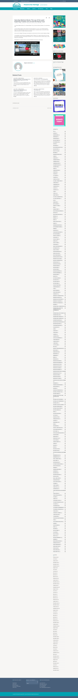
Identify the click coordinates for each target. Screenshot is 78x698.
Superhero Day (56, 488)
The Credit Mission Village (58, 502)
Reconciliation (56, 450)
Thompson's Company (57, 512)
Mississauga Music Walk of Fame (59, 371)
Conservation (55, 186)
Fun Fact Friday (56, 239)
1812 (54, 131)
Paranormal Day (56, 422)
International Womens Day (58, 318)
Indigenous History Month (58, 299)
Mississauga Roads (56, 376)
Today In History (56, 514)
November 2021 (55, 583)
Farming (54, 228)
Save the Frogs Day (56, 465)
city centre (55, 175)
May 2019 (54, 631)
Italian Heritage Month (57, 325)
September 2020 (55, 608)
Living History (55, 341)
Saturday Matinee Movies (36, 23)
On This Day (55, 415)
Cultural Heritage (56, 198)
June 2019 (54, 629)
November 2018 (55, 638)
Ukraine (54, 523)
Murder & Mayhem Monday (57, 384)
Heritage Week (55, 274)
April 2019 (54, 633)
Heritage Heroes (56, 265)
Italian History (56, 327)
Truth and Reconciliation (58, 521)
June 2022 (54, 571)
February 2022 (55, 578)
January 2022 (55, 580)
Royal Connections (56, 458)
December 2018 (55, 636)
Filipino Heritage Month (57, 232)
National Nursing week (57, 406)
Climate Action (56, 179)
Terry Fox (55, 498)
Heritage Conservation (57, 260)
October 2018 (55, 640)
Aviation (54, 143)
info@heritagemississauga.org (46, 687)
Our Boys (55, 420)
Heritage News (56, 267)
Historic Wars (55, 283)
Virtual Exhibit (56, 530)
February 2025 (55, 557)
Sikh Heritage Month (57, 474)
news (54, 411)
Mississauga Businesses (57, 362)
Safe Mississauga (56, 462)
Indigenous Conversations (58, 295)
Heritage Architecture (57, 256)
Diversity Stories (56, 205)
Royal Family (55, 460)
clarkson (55, 177)
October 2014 (55, 650)
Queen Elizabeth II (56, 441)
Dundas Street (56, 209)
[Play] (54, 58)
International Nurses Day (58, 316)
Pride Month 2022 (56, 438)
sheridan (54, 467)
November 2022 (55, 564)
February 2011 (55, 666)
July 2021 (54, 590)
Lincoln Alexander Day (57, 337)
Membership (55, 355)
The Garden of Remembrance (58, 507)
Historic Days (55, 279)
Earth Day (55, 212)
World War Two (56, 551)
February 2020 (55, 620)
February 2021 (55, 599)
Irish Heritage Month (57, 323)
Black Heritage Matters (57, 147)
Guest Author (55, 249)
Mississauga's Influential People (59, 380)
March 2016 (55, 647)
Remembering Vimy (56, 455)
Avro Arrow (55, 145)
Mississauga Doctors (57, 364)
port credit (55, 431)
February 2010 (55, 668)
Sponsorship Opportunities (16, 686)
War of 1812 (55, 535)
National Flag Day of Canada (58, 404)
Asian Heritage (55, 138)
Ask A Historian (56, 140)
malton (54, 346)
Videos (41, 23)
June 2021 (54, 592)
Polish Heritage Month (57, 429)
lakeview (55, 334)
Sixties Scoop (55, 476)
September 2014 (55, 652)
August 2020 (55, 610)
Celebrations (55, 166)
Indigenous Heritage (30, 23)
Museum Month (56, 386)
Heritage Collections (57, 258)
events (54, 219)
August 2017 (55, 643)
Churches (55, 173)
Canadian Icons (56, 161)
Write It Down (15, 687)
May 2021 (54, 594)
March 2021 (55, 597)
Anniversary (55, 136)
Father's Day (55, 230)
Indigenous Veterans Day (57, 302)
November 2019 (55, 622)
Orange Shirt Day (56, 418)
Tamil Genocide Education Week (59, 490)
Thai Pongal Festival (57, 500)
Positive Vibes (55, 434)
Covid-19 (54, 193)
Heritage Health (56, 262)
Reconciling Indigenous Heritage (59, 452)
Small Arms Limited (56, 478)
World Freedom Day (56, 544)
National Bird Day (56, 393)
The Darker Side (56, 505)
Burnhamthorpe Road (57, 154)
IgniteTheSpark (56, 290)
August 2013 (55, 659)
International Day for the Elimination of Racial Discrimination (58, 309)
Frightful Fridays (56, 235)
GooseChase (55, 244)
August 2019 (55, 627)
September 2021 (55, 587)
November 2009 (55, 670)
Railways (54, 445)
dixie (54, 207)
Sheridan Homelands (57, 469)
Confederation (56, 184)
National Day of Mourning (58, 399)
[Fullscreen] (64, 58)
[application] (59, 56)
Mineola (54, 357)
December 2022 (55, 562)
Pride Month (55, 436)
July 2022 (54, 569)
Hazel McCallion (56, 253)
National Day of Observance (58, 401)
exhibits (54, 223)
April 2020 (54, 617)
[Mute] (62, 58)
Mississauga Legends (57, 367)
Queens (54, 443)
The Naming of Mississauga (58, 509)
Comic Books (55, 182)
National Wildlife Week (57, 408)
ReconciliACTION (56, 448)
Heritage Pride (55, 269)
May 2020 (54, 615)
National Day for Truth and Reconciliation (58, 396)
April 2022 (54, 574)
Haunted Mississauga (57, 251)
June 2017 (54, 645)
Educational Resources (57, 214)
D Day (54, 200)
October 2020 (55, 606)
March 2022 (55, 576)
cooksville (55, 189)
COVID (54, 191)
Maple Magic (55, 350)
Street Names (55, 485)
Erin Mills (55, 216)
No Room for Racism (56, 413)
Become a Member (15, 685)
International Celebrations (58, 306)
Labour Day (55, 330)
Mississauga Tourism (57, 378)
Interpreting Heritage (57, 320)
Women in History (56, 542)
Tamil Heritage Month (57, 495)
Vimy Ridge (55, 528)
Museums (55, 388)
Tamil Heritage (55, 493)
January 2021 (55, 601)
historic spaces (56, 281)
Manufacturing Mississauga (58, 348)
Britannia (55, 152)
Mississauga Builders (57, 360)
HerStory (55, 276)
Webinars (55, 539)
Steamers (55, 483)
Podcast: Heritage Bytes (57, 427)
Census (54, 168)
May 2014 (54, 654)
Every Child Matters (57, 221)
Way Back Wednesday (57, 537)
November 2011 (55, 663)
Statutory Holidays (56, 481)
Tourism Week (55, 516)
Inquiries (55, 304)
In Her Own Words (56, 292)
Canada (54, 156)
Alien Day (55, 133)
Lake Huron (55, 332)
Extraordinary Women (57, 226)
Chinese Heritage (56, 170)
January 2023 (55, 560)
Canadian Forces (56, 159)
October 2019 (55, 624)
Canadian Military (56, 163)
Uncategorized (56, 525)
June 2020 (54, 613)
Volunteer (55, 532)
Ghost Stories (55, 242)
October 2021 (55, 585)
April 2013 (54, 661)
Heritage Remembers (57, 272)
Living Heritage (56, 339)
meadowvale (55, 353)
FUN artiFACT (55, 237)
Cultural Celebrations (57, 196)
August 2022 (55, 567)
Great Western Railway (57, 246)
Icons (54, 288)
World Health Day (56, 546)
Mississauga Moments (57, 369)
